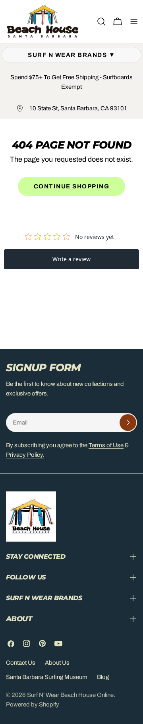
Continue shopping (72, 186)
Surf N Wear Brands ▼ (71, 55)
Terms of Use (106, 445)
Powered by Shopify (32, 704)
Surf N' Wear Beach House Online (70, 695)
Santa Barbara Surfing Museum (46, 677)
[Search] (101, 21)
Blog (103, 677)
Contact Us (20, 662)
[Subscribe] (128, 422)
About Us (57, 662)
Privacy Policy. (25, 455)
